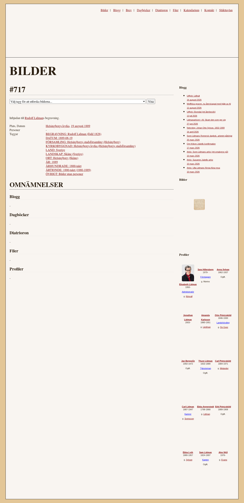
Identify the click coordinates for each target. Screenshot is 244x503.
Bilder (104, 10)
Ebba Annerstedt (205, 406)
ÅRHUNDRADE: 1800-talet (63, 166)
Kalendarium (191, 10)
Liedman (207, 327)
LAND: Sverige (55, 150)
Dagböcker (143, 10)
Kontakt (209, 10)
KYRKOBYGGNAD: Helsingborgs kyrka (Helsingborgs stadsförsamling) (91, 146)
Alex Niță (223, 452)
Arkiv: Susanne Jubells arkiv (200, 160)
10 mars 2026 (193, 156)
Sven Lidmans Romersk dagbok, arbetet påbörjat (209, 136)
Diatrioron (161, 10)
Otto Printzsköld (223, 315)
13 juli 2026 (192, 116)
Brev (129, 10)
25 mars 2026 (193, 140)
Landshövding (223, 322)
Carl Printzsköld (223, 361)
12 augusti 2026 (194, 108)
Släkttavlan (226, 10)
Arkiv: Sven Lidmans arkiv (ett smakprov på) (207, 152)
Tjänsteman (205, 368)
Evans (224, 460)
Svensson (189, 418)
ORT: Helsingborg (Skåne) (62, 158)
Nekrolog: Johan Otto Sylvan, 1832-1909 (206, 128)
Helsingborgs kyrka (57, 126)
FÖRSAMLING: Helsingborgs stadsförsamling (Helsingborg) (83, 142)
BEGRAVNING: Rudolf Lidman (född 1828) (73, 134)
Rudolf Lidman (34, 118)
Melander (224, 368)
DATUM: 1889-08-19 (59, 138)
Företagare (205, 277)
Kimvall (189, 296)
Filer (175, 10)
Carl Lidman (188, 406)
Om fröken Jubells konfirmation (201, 144)
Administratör (188, 292)
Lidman (206, 414)
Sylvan (189, 460)
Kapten (205, 460)
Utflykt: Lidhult (193, 96)
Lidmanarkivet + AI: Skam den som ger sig (206, 120)
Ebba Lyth (188, 452)
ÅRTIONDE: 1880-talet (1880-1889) (68, 170)
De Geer (224, 327)
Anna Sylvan (223, 269)
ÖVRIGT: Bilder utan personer (64, 174)
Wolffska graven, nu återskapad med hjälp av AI (209, 104)
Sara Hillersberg (206, 269)
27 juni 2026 (192, 124)
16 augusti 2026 (194, 100)
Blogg (117, 10)
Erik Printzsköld (223, 406)
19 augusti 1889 (80, 126)
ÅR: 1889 (52, 162)
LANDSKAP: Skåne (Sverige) (64, 154)
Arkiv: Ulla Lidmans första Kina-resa (203, 168)
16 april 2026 (193, 132)
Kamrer (188, 414)
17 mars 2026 (193, 148)
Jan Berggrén (188, 361)
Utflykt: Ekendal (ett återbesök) (201, 112)
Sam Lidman (205, 452)
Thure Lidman (205, 361)
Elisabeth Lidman (188, 284)
